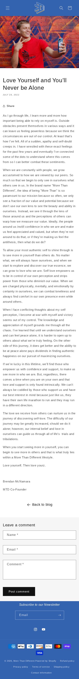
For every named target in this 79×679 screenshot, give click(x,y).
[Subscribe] (59, 615)
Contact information (41, 673)
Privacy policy (20, 667)
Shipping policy (62, 667)
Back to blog (42, 504)
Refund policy (67, 661)
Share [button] (11, 105)
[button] (7, 8)
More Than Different (24, 661)
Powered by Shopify (45, 661)
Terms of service (41, 667)
